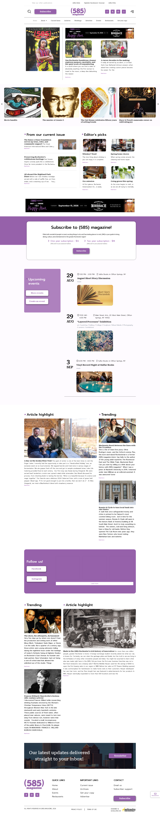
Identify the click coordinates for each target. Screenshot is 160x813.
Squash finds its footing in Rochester (136, 120)
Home (35, 20)
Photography (128, 325)
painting (84, 325)
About (43, 20)
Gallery (91, 325)
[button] (2, 104)
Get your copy (122, 20)
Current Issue (55, 20)
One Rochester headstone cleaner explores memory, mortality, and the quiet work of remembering (80, 62)
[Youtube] (124, 12)
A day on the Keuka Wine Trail (60, 472)
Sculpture (106, 325)
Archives (67, 20)
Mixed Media (117, 325)
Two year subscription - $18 (101, 241)
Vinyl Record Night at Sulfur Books (95, 365)
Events (98, 20)
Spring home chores (120, 154)
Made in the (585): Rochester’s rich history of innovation (99, 662)
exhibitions (90, 327)
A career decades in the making (115, 60)
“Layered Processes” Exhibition (94, 322)
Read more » (68, 77)
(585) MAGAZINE (46, 809)
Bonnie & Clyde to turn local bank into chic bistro (117, 522)
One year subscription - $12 (64, 241)
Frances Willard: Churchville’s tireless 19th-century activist (42, 713)
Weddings (78, 20)
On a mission (88, 181)
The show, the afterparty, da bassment (42, 649)
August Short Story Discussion (93, 278)
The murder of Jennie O (15, 120)
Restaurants (109, 20)
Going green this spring (122, 181)
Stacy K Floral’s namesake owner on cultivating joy (97, 121)
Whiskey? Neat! (89, 154)
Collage (99, 325)
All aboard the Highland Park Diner (39, 179)
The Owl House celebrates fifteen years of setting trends (60, 121)
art (78, 325)
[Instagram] (118, 12)
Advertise (89, 20)
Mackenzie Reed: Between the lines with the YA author (117, 460)
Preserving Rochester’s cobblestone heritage (39, 164)
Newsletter (155, 796)
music (79, 281)
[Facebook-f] (107, 12)
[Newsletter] (155, 794)
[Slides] (49, 241)
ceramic (81, 327)
